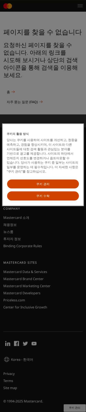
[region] (43, 164)
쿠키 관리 (43, 184)
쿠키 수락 (43, 196)
